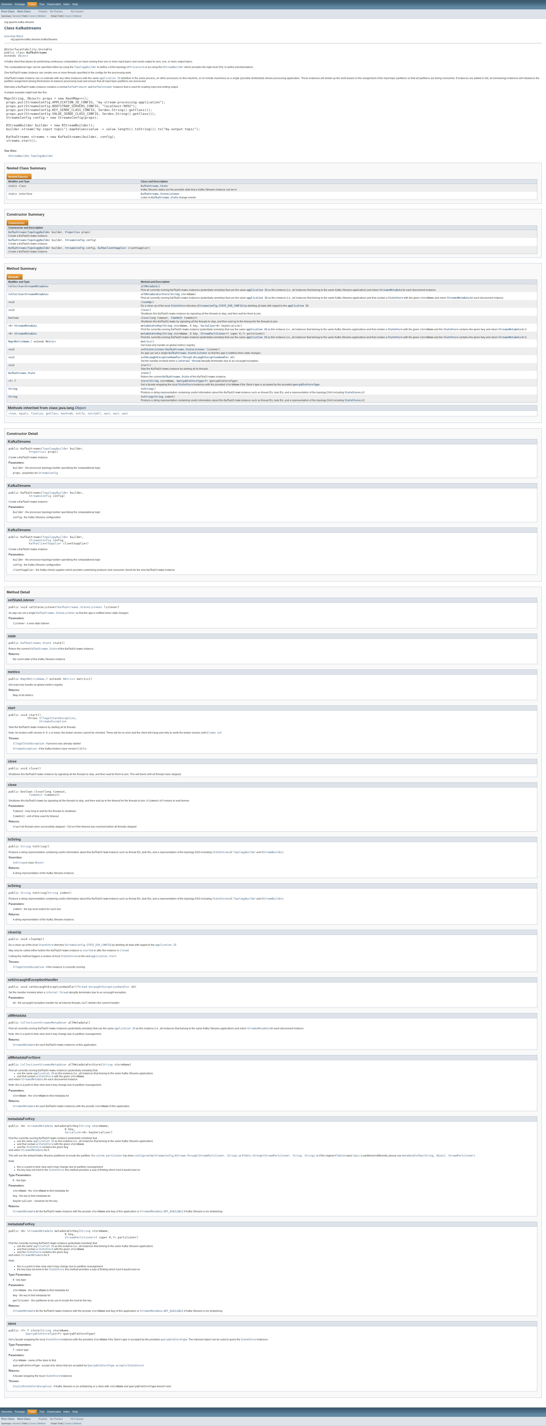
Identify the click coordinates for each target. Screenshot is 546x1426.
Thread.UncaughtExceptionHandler (206, 357)
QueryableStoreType (190, 380)
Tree (42, 4)
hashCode (67, 413)
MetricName (21, 341)
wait (107, 413)
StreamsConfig (74, 240)
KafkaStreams (17, 232)
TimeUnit (177, 317)
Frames (43, 11)
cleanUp (146, 302)
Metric (50, 341)
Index (66, 4)
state (144, 373)
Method (41, 16)
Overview (6, 4)
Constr (32, 16)
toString (147, 388)
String (175, 294)
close (144, 310)
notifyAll (94, 413)
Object (23, 55)
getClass (52, 413)
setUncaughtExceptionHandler (161, 357)
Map (10, 341)
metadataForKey (151, 325)
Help (75, 4)
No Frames (56, 11)
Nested (16, 16)
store (144, 380)
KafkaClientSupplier (112, 248)
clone (12, 413)
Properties (72, 232)
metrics (146, 341)
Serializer (207, 325)
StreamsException (53, 721)
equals (23, 413)
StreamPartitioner (213, 333)
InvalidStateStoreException (32, 1386)
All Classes (77, 11)
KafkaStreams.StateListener (160, 193)
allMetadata (149, 286)
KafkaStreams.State (154, 186)
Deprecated (54, 4)
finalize (37, 413)
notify (80, 413)
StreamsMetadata (36, 286)
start (144, 365)
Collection (15, 286)
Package (20, 4)
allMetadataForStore (155, 294)
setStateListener (153, 349)
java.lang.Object (13, 36)
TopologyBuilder (39, 232)
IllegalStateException (57, 718)
